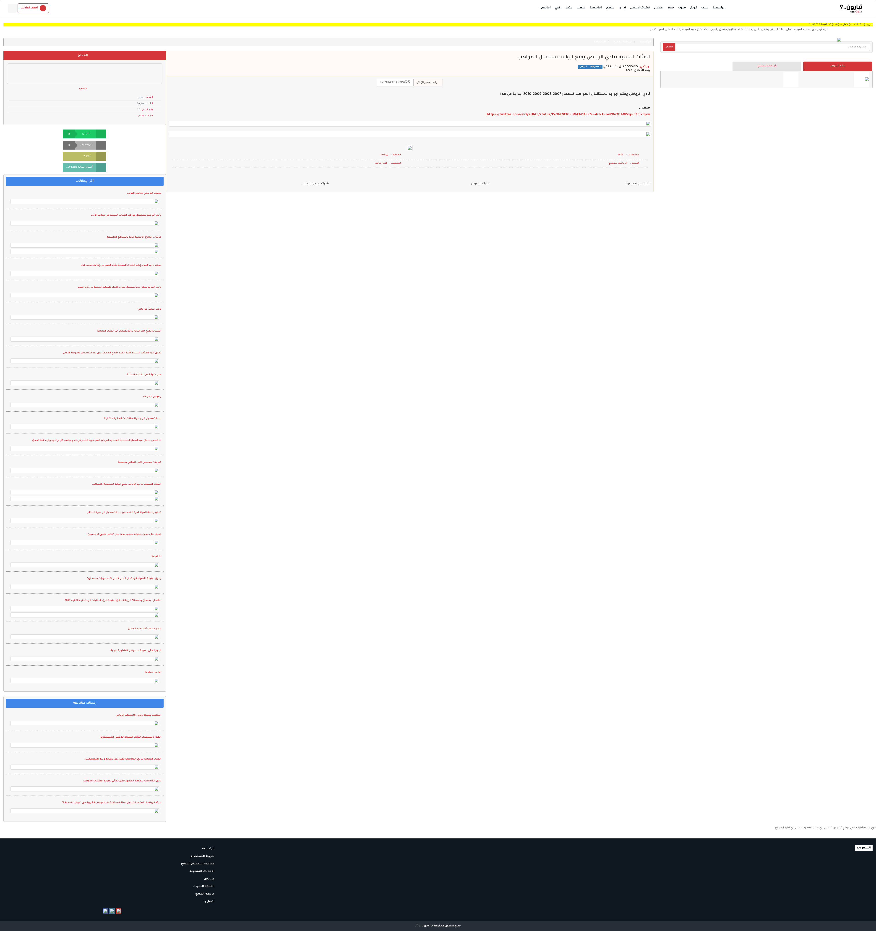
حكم (671, 8)
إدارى (622, 8)
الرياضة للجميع (767, 66)
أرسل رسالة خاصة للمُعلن (78, 167)
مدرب (682, 8)
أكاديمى (545, 8)
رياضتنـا (384, 155)
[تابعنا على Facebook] (105, 911)
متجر (569, 8)
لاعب (705, 8)
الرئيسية (719, 8)
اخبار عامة (600, 42)
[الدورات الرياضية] (861, 79)
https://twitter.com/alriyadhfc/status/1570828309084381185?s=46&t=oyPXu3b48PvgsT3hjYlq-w (568, 115)
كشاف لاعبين (640, 8)
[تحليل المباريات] (790, 79)
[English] (12, 8)
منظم (610, 8)
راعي (558, 8)
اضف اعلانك (29, 8)
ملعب (581, 8)
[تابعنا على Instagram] (112, 911)
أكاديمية (596, 8)
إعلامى (659, 8)
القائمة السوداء (204, 886)
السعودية (595, 67)
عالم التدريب (837, 66)
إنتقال (669, 47)
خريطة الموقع (205, 894)
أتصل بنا (209, 901)
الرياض (583, 67)
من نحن (209, 879)
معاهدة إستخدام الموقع (198, 864)
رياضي (644, 66)
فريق (693, 8)
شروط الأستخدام (202, 856)
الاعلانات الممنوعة (202, 871)
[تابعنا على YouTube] (118, 911)
